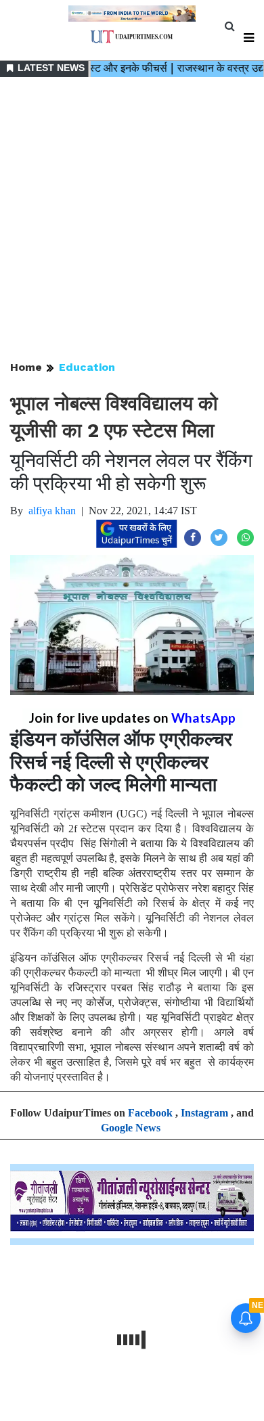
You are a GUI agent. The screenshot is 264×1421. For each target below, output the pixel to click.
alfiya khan (52, 510)
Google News (130, 1127)
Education (87, 367)
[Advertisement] (132, 220)
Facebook (150, 1113)
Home (26, 367)
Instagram (204, 1113)
